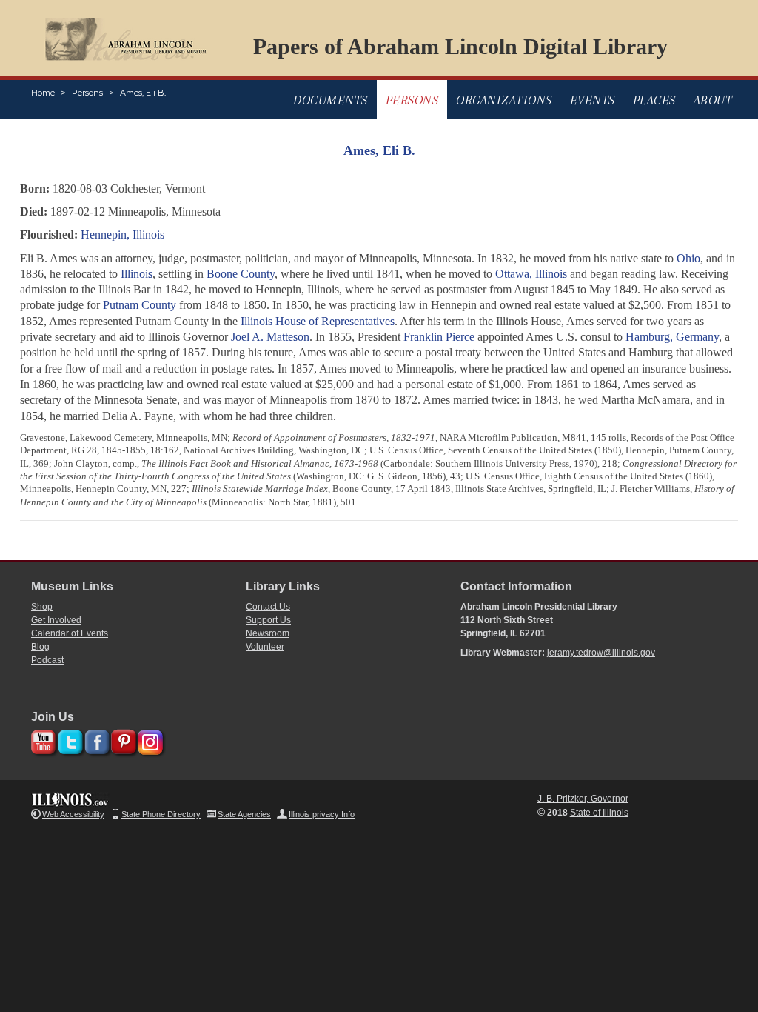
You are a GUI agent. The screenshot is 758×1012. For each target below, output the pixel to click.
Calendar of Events (69, 633)
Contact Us (268, 607)
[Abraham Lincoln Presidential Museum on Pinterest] (122, 739)
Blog (40, 647)
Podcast (47, 660)
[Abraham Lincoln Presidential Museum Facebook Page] (95, 739)
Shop (42, 607)
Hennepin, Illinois (122, 234)
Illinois (136, 273)
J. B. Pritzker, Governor (582, 798)
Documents (330, 100)
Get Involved (56, 620)
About (713, 100)
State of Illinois (599, 813)
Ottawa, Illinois (531, 273)
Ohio (688, 258)
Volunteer (265, 647)
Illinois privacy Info (322, 814)
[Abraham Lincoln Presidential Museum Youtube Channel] (42, 739)
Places (654, 100)
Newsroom (267, 633)
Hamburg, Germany (672, 336)
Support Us (268, 620)
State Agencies (244, 814)
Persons (87, 92)
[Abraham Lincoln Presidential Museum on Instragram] (148, 739)
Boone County (241, 273)
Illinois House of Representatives (318, 321)
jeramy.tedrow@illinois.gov (601, 653)
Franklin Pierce (438, 336)
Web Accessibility (73, 814)
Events (592, 100)
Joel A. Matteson (270, 336)
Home (43, 92)
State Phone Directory (161, 814)
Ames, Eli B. (143, 92)
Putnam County (139, 305)
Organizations (504, 100)
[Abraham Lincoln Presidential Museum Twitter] (68, 739)
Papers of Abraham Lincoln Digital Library (460, 46)
